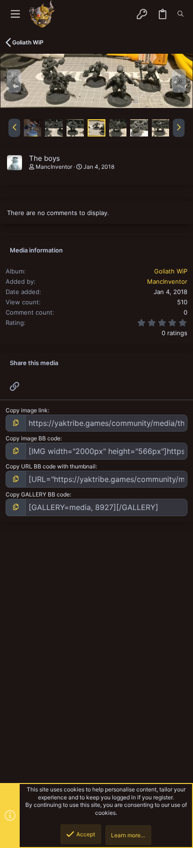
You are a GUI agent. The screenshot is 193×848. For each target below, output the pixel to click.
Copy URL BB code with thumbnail (51, 466)
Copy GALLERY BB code (38, 494)
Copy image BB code (33, 438)
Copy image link (27, 410)
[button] (15, 14)
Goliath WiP (170, 271)
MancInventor (54, 166)
